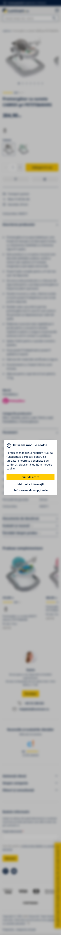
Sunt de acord (30, 477)
